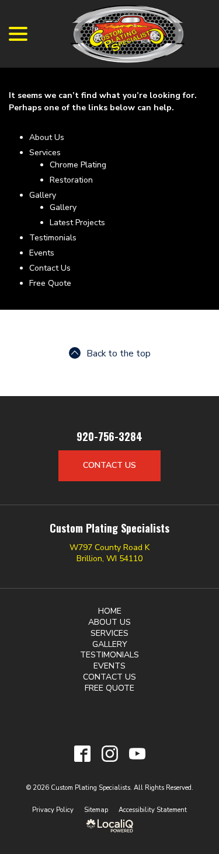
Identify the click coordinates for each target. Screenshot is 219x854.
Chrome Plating (78, 164)
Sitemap (96, 810)
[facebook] (82, 753)
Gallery (42, 195)
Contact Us (50, 268)
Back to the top (118, 353)
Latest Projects (77, 222)
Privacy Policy (53, 810)
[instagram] (109, 753)
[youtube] (137, 753)
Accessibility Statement (153, 810)
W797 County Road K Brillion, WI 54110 (109, 553)
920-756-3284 (109, 437)
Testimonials (53, 237)
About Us (46, 137)
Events (41, 252)
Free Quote (50, 283)
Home (109, 611)
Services (45, 152)
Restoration (71, 180)
